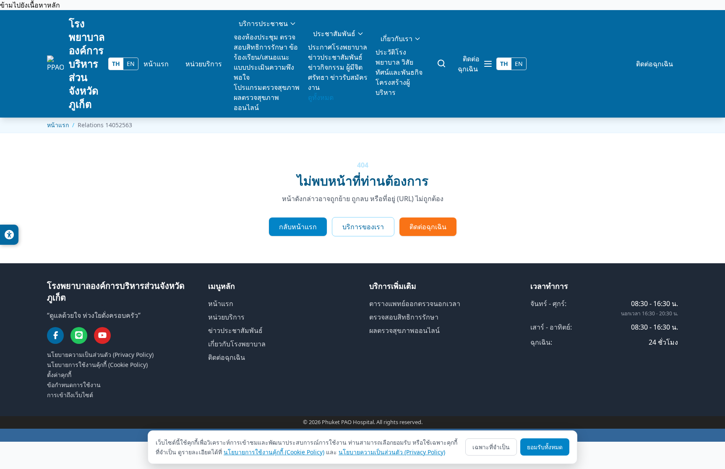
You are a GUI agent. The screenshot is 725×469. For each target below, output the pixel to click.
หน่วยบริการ (203, 63)
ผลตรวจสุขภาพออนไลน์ (404, 330)
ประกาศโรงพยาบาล (337, 47)
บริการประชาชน (263, 23)
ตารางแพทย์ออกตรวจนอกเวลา (414, 303)
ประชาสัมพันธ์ (334, 33)
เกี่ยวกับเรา (396, 38)
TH (116, 64)
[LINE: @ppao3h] (78, 335)
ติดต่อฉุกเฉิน (469, 63)
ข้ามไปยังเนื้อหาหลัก (30, 5)
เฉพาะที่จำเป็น (491, 447)
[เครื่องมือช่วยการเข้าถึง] (9, 235)
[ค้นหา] (442, 63)
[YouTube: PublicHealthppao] (102, 335)
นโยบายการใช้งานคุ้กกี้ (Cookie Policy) (97, 365)
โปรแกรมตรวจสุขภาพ (267, 87)
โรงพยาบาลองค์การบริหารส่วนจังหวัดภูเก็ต (87, 63)
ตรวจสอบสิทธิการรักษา (403, 317)
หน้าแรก (156, 63)
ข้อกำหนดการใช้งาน (74, 385)
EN (131, 64)
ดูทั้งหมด (321, 97)
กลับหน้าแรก (298, 226)
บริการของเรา (363, 226)
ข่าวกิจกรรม (326, 67)
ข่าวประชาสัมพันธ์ (335, 57)
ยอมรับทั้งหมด (545, 447)
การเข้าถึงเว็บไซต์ (70, 395)
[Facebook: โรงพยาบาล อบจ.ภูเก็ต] (55, 335)
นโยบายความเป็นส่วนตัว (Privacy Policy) (100, 355)
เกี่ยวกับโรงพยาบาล (237, 343)
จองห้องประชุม (256, 37)
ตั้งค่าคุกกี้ (59, 375)
